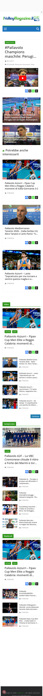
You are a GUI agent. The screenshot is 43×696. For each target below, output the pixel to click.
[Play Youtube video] (23, 78)
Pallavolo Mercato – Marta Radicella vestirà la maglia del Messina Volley (28, 522)
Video (32, 64)
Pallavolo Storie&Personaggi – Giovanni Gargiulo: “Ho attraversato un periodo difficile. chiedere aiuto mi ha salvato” (28, 495)
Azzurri (8, 331)
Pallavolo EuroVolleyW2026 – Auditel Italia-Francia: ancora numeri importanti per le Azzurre (27, 593)
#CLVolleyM (10, 64)
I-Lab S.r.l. (21, 693)
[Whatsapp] (33, 91)
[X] (29, 91)
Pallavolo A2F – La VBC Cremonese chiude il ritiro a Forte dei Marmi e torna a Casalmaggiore (21, 459)
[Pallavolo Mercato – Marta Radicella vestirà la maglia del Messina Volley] (10, 524)
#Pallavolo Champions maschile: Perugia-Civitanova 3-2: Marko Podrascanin (20, 139)
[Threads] (36, 91)
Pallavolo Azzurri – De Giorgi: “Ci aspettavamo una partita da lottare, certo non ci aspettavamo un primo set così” (29, 403)
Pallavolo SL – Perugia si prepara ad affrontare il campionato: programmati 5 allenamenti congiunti (28, 481)
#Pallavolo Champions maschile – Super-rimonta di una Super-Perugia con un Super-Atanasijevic (21, 117)
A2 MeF (8, 451)
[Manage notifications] (4, 692)
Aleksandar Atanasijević (22, 64)
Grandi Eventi (10, 42)
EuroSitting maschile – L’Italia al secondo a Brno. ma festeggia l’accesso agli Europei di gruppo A (28, 509)
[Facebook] (26, 91)
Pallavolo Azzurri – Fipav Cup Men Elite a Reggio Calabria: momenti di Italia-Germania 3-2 (21, 186)
